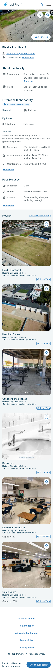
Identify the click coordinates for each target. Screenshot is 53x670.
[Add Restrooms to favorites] (46, 417)
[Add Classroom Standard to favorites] (46, 482)
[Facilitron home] (12, 6)
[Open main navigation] (49, 5)
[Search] (42, 5)
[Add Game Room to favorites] (46, 546)
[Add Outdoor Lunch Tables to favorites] (46, 353)
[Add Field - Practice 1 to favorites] (46, 224)
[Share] (40, 15)
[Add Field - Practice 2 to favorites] (48, 15)
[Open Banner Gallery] (26, 26)
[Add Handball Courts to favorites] (46, 288)
